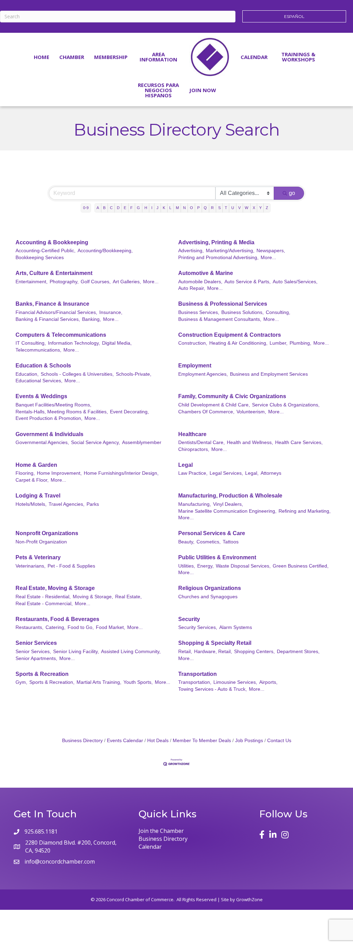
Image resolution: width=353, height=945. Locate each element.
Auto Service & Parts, (247, 281)
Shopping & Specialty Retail (214, 643)
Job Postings (249, 740)
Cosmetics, (208, 541)
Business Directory (82, 740)
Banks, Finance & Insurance (52, 304)
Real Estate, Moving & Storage (55, 588)
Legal (185, 465)
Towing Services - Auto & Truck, (212, 689)
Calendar (254, 56)
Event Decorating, (129, 411)
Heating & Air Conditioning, (238, 343)
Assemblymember (141, 442)
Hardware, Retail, (213, 651)
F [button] (131, 208)
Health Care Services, (299, 442)
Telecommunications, (38, 350)
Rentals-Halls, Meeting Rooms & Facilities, (62, 411)
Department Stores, (298, 651)
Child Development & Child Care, (214, 404)
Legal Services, (226, 473)
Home (41, 56)
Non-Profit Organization (41, 541)
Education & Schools (43, 365)
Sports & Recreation (42, 674)
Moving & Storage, (93, 596)
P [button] (198, 208)
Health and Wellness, (250, 442)
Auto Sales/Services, (295, 281)
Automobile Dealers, (200, 281)
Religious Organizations (209, 588)
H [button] (145, 208)
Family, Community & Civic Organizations (232, 396)
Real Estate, (128, 596)
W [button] (246, 208)
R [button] (212, 208)
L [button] (170, 208)
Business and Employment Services (269, 374)
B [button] (104, 208)
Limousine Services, (235, 682)
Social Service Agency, (95, 442)
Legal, (252, 473)
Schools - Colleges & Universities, (77, 374)
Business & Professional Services (222, 304)
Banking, (91, 319)
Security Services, (197, 627)
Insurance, (110, 312)
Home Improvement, (59, 473)
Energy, (205, 566)
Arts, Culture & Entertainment (54, 273)
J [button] (158, 208)
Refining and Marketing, (305, 511)
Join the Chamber (161, 831)
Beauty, (186, 541)
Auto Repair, (191, 288)
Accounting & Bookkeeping (52, 242)
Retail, (185, 651)
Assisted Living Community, (131, 651)
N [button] (184, 208)
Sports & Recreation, (51, 682)
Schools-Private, (133, 374)
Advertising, (191, 250)
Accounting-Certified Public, (45, 250)
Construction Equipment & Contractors (229, 335)
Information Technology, (74, 343)
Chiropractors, (193, 449)
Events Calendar (125, 740)
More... (268, 257)
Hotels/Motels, (31, 504)
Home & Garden (36, 465)
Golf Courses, (96, 281)
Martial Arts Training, (99, 682)
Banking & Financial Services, (48, 319)
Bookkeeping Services (40, 257)
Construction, (192, 343)
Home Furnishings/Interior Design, (121, 473)
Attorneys (271, 473)
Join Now (202, 90)
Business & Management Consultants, (219, 319)
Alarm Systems (235, 627)
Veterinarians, (31, 566)
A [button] (98, 208)
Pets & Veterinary (38, 557)
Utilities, (186, 566)
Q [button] (205, 208)
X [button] (254, 208)
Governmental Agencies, (42, 442)
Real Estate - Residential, (43, 596)
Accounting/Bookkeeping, (105, 250)
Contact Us (279, 740)
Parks (93, 504)
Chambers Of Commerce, (206, 411)
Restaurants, (29, 627)
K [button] (164, 208)
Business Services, (198, 312)
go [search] (292, 193)
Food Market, (110, 627)
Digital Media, (117, 343)
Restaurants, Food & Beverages (57, 619)
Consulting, (278, 312)
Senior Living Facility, (76, 651)
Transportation (197, 674)
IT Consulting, (31, 343)
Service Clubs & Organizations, (286, 404)
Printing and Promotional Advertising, (218, 257)
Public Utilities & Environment (217, 557)
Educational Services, (39, 380)
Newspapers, (270, 250)
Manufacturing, (194, 504)
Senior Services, (33, 651)
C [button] (111, 208)
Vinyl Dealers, (228, 504)
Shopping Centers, (254, 651)
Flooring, (25, 473)
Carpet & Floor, (32, 480)
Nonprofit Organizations (47, 533)
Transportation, (194, 682)
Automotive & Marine (205, 273)
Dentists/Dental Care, (201, 442)
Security (189, 619)
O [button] (191, 208)
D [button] (118, 208)
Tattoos (231, 541)
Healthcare (192, 434)
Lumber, (279, 343)
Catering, (55, 627)
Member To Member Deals (202, 740)
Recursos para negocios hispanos (158, 90)
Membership (111, 56)
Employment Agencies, (203, 374)
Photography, (64, 281)
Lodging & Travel (38, 496)
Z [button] (267, 208)
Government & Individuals (49, 434)
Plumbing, (300, 343)
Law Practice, (193, 473)
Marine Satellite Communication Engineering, (227, 511)
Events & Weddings (41, 396)
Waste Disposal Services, (243, 566)
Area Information (158, 57)
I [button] (151, 208)
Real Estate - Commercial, (44, 603)
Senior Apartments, (36, 658)
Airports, (268, 682)
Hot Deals (158, 740)
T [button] (226, 208)
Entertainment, (32, 281)
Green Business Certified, (301, 566)
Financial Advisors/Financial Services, (56, 312)
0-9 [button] (86, 208)
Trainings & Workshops (298, 57)
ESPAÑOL (294, 16)
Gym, (21, 682)
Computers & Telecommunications (61, 335)
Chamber (71, 56)
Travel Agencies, (66, 504)
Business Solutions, (242, 312)
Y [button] (260, 208)
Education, (27, 374)
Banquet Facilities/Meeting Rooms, (53, 404)
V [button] (239, 208)
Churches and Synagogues (208, 596)
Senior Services (36, 643)
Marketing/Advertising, (230, 250)
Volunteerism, (251, 411)
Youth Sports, (138, 682)
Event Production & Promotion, (49, 418)
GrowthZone (249, 899)
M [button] (177, 208)
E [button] (125, 208)
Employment (194, 365)
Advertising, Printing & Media (216, 242)
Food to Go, (81, 627)
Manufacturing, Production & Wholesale (230, 496)
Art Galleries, (127, 281)
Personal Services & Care (211, 533)
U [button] (232, 208)
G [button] (138, 208)
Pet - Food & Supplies (71, 566)
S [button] (219, 208)
